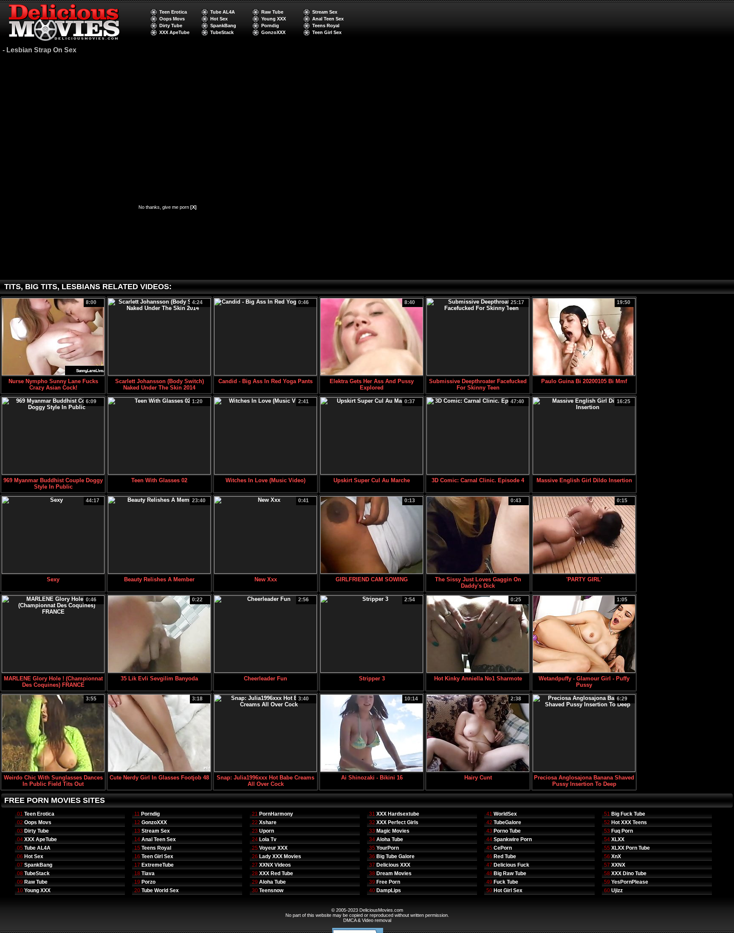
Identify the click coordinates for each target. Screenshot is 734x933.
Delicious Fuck (511, 865)
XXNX (618, 865)
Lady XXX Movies (280, 856)
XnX (616, 856)
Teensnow (271, 890)
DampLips (388, 890)
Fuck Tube (506, 882)
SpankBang (223, 25)
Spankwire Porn (513, 839)
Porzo (148, 882)
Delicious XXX (393, 865)
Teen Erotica (173, 11)
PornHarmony (276, 814)
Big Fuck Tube (628, 814)
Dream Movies (394, 873)
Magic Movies (392, 831)
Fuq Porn (622, 831)
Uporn (266, 831)
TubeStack (222, 32)
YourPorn (387, 848)
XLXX (617, 839)
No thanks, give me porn (167, 207)
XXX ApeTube (174, 32)
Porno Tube (507, 831)
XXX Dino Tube (628, 873)
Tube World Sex (160, 890)
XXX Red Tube (276, 873)
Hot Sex (219, 18)
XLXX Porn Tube (630, 848)
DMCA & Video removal (367, 920)
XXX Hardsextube (397, 814)
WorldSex (505, 814)
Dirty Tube (170, 25)
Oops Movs (172, 18)
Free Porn (388, 882)
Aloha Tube (272, 882)
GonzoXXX (273, 32)
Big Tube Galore (395, 856)
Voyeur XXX (273, 848)
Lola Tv (268, 839)
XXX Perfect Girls (397, 822)
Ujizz (617, 890)
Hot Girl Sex (508, 890)
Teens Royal (325, 25)
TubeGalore (507, 822)
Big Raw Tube (510, 873)
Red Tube (505, 856)
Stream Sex (324, 11)
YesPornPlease (629, 882)
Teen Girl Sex (327, 32)
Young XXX (273, 18)
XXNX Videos (275, 865)
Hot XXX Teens (629, 822)
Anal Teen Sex (328, 18)
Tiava (148, 873)
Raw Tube (272, 11)
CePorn (503, 848)
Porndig (270, 25)
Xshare (268, 822)
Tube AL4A (222, 11)
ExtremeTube (157, 865)
